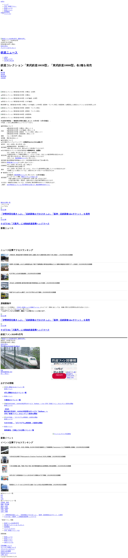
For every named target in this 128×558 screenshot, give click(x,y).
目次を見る (4, 344)
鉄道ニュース (8, 8)
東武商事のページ (20, 158)
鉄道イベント (8, 10)
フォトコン (7, 13)
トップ (6, 4)
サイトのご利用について (8, 547)
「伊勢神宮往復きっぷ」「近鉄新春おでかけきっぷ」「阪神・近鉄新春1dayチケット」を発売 (33, 515)
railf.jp (2, 1)
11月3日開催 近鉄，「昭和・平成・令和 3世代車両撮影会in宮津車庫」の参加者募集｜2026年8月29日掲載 (40, 466)
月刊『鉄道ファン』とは (12, 530)
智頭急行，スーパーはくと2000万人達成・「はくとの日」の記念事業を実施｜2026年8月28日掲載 (37, 484)
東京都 (3, 72)
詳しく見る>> (5, 373)
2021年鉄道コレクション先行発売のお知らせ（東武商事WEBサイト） (28, 184)
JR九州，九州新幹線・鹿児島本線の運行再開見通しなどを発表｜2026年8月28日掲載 (34, 283)
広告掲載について (6, 545)
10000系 (3, 78)
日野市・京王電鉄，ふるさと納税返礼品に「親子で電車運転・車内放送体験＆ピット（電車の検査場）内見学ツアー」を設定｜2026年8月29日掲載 (50, 264)
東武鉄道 (3, 76)
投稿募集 (7, 12)
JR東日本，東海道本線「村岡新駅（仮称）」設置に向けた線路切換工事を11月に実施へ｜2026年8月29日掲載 (41, 254)
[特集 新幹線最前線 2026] (20, 368)
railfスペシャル (8, 542)
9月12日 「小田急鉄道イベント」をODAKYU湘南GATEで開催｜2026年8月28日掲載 (35, 475)
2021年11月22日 (9, 60)
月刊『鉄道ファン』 (10, 6)
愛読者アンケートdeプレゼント (10, 346)
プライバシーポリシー (8, 549)
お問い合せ (4, 554)
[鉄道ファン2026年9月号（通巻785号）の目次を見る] (13, 38)
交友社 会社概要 (6, 551)
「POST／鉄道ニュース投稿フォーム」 (28, 307)
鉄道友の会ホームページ (8, 553)
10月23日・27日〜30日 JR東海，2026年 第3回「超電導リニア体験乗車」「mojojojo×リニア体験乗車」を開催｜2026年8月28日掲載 (49, 447)
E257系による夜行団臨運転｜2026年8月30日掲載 (25, 273)
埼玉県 (3, 74)
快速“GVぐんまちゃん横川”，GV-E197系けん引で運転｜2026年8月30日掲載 (32, 292)
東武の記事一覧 (5, 202)
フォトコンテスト (9, 528)
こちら (18, 309)
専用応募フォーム (12, 162)
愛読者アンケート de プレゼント (14, 525)
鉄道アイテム (8, 540)
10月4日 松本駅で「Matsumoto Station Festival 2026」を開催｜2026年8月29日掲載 (37, 456)
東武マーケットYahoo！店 (29, 176)
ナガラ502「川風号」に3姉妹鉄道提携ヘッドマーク (20, 516)
